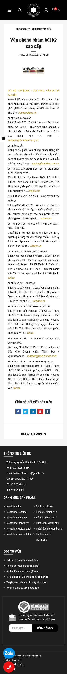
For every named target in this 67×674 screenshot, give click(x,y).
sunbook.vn (38, 301)
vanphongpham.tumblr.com (41, 356)
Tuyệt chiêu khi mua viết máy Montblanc (27, 582)
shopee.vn (33, 191)
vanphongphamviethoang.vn (23, 140)
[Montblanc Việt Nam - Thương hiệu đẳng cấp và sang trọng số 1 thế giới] (33, 10)
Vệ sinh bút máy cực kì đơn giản (22, 587)
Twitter (25, 411)
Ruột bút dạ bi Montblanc (49, 528)
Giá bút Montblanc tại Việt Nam (22, 571)
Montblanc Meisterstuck (18, 528)
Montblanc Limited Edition (19, 534)
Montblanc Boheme (16, 511)
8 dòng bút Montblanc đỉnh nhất (22, 565)
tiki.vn (11, 278)
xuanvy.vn (45, 218)
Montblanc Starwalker (17, 523)
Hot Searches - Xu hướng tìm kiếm (33, 29)
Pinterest (40, 411)
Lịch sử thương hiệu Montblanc (22, 560)
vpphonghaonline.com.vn (44, 163)
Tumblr (47, 411)
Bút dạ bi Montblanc (46, 511)
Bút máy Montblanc (46, 517)
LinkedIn (33, 411)
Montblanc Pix (13, 506)
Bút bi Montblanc (45, 506)
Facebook (18, 411)
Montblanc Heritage (16, 517)
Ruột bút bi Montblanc (47, 523)
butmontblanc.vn (27, 112)
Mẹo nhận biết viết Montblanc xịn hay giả (27, 576)
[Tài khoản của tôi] (46, 10)
